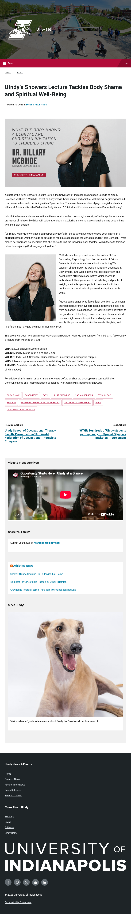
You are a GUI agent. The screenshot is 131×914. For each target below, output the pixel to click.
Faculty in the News (15, 784)
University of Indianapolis (21, 410)
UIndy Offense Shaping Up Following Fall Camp (36, 574)
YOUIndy (9, 816)
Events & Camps (13, 795)
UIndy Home (11, 832)
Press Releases (36, 104)
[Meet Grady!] (65, 664)
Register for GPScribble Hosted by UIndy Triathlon (38, 581)
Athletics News (23, 565)
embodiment (31, 395)
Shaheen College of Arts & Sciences (40, 402)
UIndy (98, 402)
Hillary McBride (61, 395)
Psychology (104, 395)
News (20, 72)
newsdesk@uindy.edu (47, 542)
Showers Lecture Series (77, 402)
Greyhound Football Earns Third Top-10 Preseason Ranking (43, 589)
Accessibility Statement (18, 902)
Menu (11, 63)
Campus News (12, 779)
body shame (13, 395)
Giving (8, 822)
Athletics (9, 827)
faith (45, 395)
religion (11, 402)
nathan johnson (84, 395)
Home (8, 72)
